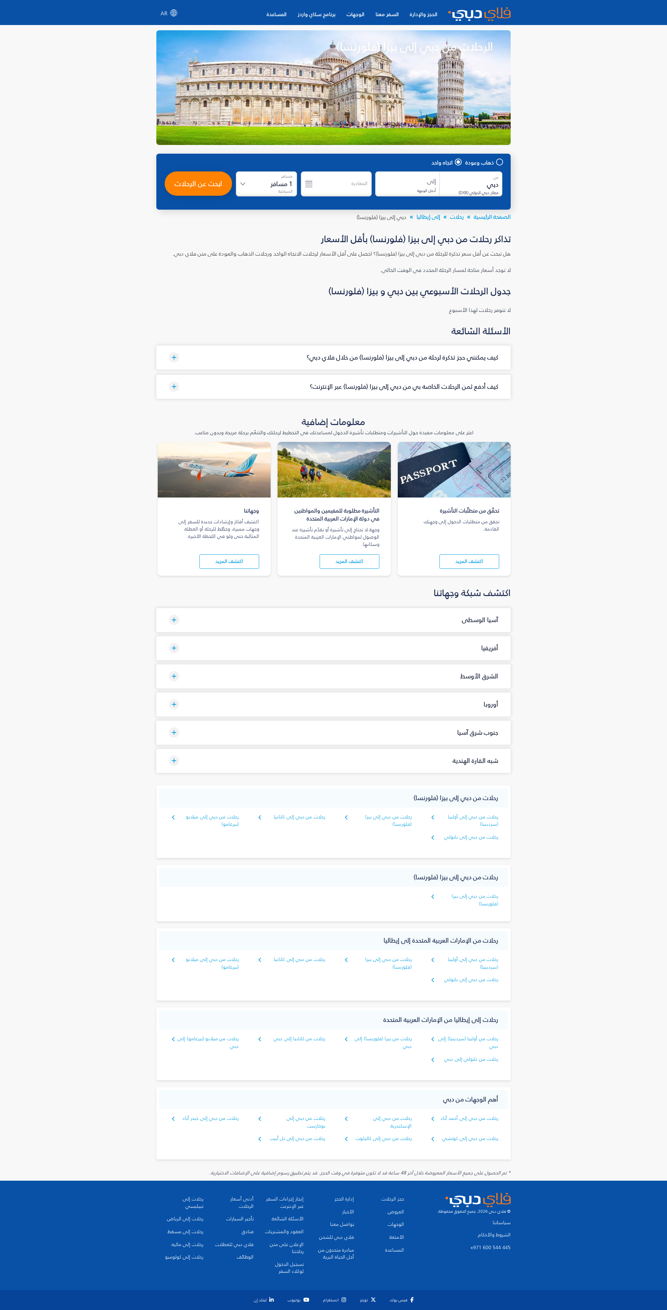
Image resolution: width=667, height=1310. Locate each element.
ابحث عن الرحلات (198, 183)
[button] (333, 358)
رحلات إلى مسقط (185, 1231)
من (496, 177)
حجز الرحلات (392, 1199)
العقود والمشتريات (284, 1231)
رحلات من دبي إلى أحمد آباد (469, 1118)
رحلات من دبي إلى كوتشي (470, 1138)
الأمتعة (396, 1237)
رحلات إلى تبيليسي (193, 1203)
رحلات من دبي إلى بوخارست (306, 1122)
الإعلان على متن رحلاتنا (287, 1248)
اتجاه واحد (442, 162)
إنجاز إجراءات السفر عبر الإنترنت (285, 1203)
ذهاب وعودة (480, 162)
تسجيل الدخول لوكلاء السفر (289, 1268)
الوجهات (355, 14)
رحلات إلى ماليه (187, 1244)
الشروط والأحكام (494, 1234)
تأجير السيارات (240, 1218)
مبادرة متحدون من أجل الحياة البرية (336, 1254)
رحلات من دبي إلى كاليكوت (384, 1138)
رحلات (457, 216)
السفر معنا (387, 14)
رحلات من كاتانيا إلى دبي (299, 1038)
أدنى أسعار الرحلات (242, 1203)
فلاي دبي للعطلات (234, 1244)
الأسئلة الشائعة (288, 1218)
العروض (396, 1211)
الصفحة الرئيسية (492, 216)
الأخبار (348, 1211)
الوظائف (245, 1257)
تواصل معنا (342, 1224)
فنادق (248, 1231)
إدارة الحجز (344, 1199)
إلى (431, 181)
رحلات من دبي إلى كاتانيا (299, 816)
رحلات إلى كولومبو (184, 1257)
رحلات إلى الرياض (185, 1218)
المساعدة (277, 14)
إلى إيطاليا (428, 216)
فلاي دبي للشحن (336, 1237)
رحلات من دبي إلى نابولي (471, 837)
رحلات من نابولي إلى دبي (471, 1059)
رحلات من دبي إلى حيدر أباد (210, 1118)
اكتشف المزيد (469, 561)
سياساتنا (502, 1222)
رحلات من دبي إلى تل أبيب (297, 1138)
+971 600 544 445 (490, 1247)
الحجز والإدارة (423, 14)
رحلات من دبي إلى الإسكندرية (392, 1122)
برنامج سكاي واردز (317, 14)
